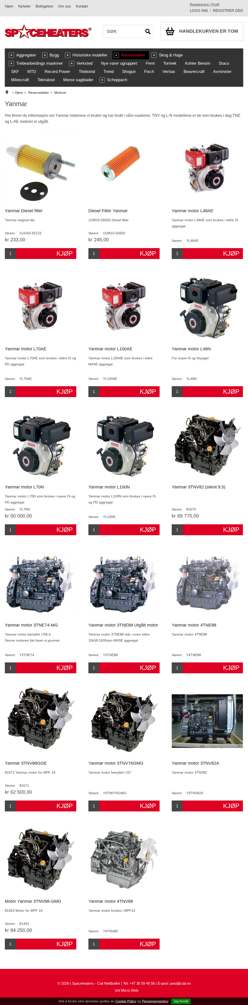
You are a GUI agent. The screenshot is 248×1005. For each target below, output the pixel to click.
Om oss (64, 6)
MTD (31, 71)
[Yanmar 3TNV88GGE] (40, 721)
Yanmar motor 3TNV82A (195, 763)
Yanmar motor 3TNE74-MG (31, 625)
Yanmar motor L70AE (25, 348)
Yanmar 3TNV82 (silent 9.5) (198, 487)
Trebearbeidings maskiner (39, 63)
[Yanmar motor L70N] (40, 445)
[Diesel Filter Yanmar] (124, 168)
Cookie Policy (126, 1001)
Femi (150, 63)
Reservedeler (133, 55)
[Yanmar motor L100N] (124, 445)
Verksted (85, 63)
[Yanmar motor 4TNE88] (207, 583)
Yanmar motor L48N (191, 348)
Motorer (60, 92)
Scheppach (117, 80)
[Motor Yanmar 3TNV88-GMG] (40, 859)
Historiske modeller (90, 55)
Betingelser (44, 6)
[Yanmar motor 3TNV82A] (207, 721)
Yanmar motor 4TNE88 (194, 625)
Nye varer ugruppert (119, 63)
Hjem (9, 6)
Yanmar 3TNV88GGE (26, 763)
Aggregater (26, 55)
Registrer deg (228, 10)
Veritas (169, 71)
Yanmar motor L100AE (110, 348)
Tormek (170, 63)
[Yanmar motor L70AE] (40, 307)
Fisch (149, 71)
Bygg (54, 55)
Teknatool (46, 80)
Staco (224, 63)
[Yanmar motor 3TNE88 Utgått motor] (124, 583)
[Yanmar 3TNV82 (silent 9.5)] (207, 445)
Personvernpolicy (155, 1001)
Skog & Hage (171, 55)
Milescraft (20, 80)
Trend (108, 71)
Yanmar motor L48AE (192, 210)
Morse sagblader (78, 80)
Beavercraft (194, 71)
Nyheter (24, 6)
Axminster (222, 71)
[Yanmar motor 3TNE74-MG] (40, 583)
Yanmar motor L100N (109, 487)
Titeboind (87, 71)
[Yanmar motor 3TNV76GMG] (124, 721)
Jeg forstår (180, 1001)
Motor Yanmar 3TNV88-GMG (33, 901)
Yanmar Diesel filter (24, 210)
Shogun (129, 71)
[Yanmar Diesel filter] (40, 168)
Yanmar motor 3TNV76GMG (115, 763)
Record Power (57, 71)
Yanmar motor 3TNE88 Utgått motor (123, 625)
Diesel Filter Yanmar (108, 210)
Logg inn (199, 10)
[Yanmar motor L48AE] (207, 168)
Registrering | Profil (204, 4)
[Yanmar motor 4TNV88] (124, 859)
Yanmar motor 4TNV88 (110, 901)
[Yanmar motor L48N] (207, 307)
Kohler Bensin (197, 63)
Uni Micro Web (126, 990)
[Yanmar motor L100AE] (124, 307)
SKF (15, 71)
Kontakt (82, 6)
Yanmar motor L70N (24, 487)
